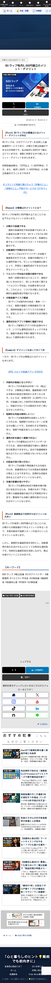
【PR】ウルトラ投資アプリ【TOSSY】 (25, 372)
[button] (25, 112)
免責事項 (13, 974)
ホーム (7, 11)
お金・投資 (22, 11)
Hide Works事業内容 (38, 974)
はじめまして (37, 966)
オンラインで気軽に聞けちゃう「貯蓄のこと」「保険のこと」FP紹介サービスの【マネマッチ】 (25, 188)
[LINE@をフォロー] (37, 715)
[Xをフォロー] (37, 695)
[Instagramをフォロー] (13, 701)
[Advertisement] (25, 630)
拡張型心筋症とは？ (13, 966)
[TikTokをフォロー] (13, 708)
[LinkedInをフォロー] (37, 708)
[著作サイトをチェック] (13, 695)
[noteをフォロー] (13, 715)
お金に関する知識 (11, 595)
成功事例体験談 (28, 595)
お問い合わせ (37, 970)
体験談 (37, 11)
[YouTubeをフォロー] (37, 701)
